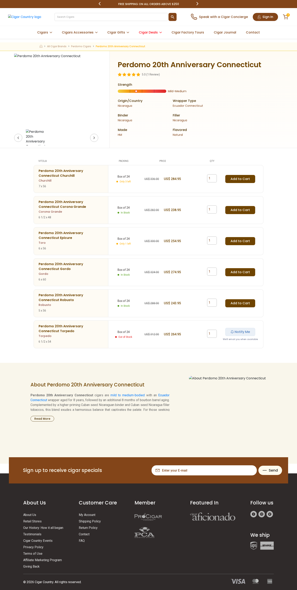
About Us (29, 515)
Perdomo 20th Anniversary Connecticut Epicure (61, 235)
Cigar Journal (225, 32)
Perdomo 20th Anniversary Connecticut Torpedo (61, 328)
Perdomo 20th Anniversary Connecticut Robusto (61, 297)
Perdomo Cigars (81, 46)
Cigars (42, 32)
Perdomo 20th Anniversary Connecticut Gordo (61, 266)
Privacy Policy (33, 547)
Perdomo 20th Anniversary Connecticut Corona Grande (62, 204)
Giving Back (31, 566)
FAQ (82, 541)
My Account (87, 515)
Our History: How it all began (43, 528)
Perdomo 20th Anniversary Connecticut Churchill (61, 173)
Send (273, 470)
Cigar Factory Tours (188, 32)
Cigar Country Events (38, 541)
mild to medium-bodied (128, 395)
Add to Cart (240, 179)
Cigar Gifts (116, 32)
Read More (42, 419)
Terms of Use (32, 553)
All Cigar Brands (56, 46)
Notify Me (242, 332)
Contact (253, 32)
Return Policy (88, 528)
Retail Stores (32, 521)
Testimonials (32, 534)
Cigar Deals (148, 32)
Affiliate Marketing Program (42, 560)
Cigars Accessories (78, 32)
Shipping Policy (90, 521)
